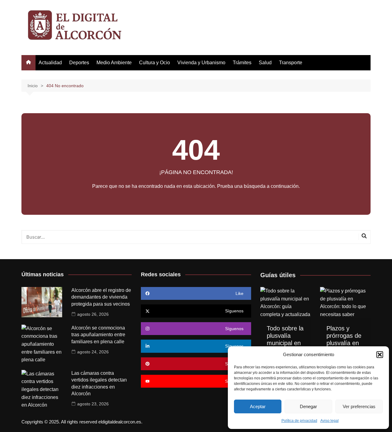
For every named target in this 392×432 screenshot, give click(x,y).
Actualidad (50, 62)
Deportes (79, 62)
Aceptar (258, 406)
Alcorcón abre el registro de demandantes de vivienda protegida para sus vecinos (101, 297)
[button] (380, 355)
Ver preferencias (359, 406)
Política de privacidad (299, 421)
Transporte (290, 62)
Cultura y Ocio (154, 62)
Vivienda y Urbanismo (201, 62)
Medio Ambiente (114, 62)
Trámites (242, 62)
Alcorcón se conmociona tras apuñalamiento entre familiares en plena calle (98, 334)
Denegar (308, 406)
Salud (265, 62)
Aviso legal (329, 421)
